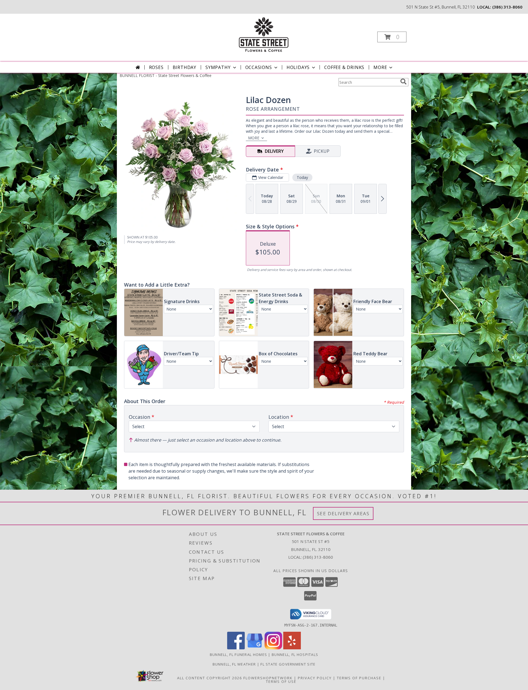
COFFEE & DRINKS (344, 67)
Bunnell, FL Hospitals (295, 654)
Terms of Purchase (359, 677)
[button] (391, 37)
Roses (156, 67)
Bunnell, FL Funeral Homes (238, 654)
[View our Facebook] (236, 647)
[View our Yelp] (292, 647)
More (380, 67)
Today (302, 177)
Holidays (298, 67)
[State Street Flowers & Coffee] (263, 35)
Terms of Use (281, 681)
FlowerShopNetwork (268, 677)
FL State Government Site (287, 664)
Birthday (184, 67)
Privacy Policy (315, 677)
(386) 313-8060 (507, 7)
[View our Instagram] (273, 647)
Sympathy (217, 67)
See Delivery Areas (343, 513)
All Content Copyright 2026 (209, 677)
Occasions (258, 67)
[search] (403, 81)
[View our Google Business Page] (254, 647)
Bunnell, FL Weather (234, 664)
